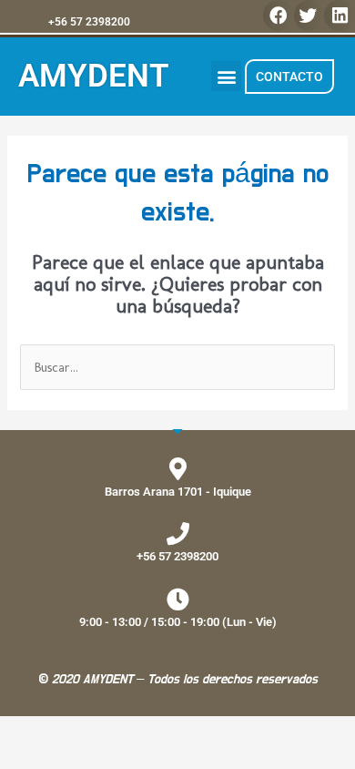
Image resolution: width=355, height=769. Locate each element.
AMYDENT (93, 76)
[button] (278, 15)
